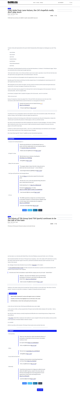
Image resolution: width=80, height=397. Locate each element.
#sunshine (23, 147)
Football (37, 2)
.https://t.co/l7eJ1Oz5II (31, 361)
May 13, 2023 (40, 281)
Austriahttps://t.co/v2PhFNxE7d (33, 351)
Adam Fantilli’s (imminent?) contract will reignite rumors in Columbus (25, 296)
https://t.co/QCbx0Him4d (31, 279)
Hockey (34, 2)
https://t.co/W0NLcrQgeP (24, 189)
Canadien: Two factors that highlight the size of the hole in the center (25, 298)
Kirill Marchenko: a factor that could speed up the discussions (24, 300)
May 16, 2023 (33, 107)
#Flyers (25, 176)
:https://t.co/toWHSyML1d (33, 342)
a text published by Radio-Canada (16, 267)
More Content (40, 389)
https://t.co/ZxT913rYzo (31, 147)
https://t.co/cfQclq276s (24, 376)
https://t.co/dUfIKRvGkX (24, 202)
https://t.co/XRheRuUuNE (35, 185)
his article (11, 317)
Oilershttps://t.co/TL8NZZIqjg (25, 157)
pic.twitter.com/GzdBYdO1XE (36, 189)
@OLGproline (28, 187)
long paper (34, 265)
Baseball (41, 2)
